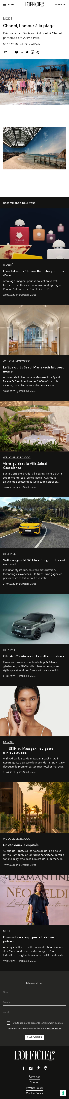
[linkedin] (21, 52)
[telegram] (38, 52)
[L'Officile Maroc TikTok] (38, 1068)
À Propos (34, 1076)
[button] (62, 148)
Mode (7, 19)
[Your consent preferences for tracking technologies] (63, 1093)
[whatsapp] (32, 52)
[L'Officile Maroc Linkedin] (45, 1068)
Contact (34, 1082)
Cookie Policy (34, 1093)
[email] (5, 52)
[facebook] (11, 52)
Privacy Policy (54, 1028)
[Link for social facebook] (23, 1069)
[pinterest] (16, 52)
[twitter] (27, 52)
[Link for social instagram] (30, 1069)
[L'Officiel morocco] (34, 4)
